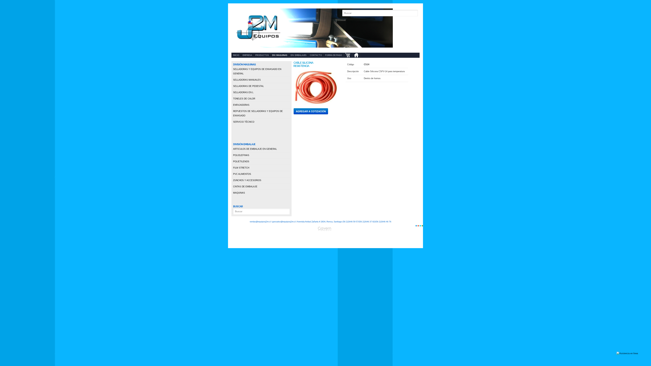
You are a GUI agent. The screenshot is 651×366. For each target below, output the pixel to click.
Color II (418, 225)
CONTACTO (316, 55)
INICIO (236, 55)
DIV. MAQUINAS (279, 55)
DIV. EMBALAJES (299, 55)
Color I (416, 225)
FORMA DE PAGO (333, 55)
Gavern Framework (325, 237)
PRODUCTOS (262, 55)
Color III (420, 225)
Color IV (422, 225)
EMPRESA (247, 55)
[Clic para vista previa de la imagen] (317, 87)
